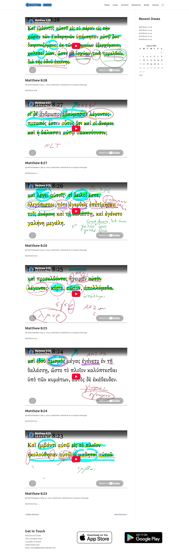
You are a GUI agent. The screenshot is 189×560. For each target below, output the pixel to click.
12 (151, 60)
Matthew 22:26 (145, 27)
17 (144, 64)
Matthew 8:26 (36, 245)
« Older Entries (32, 514)
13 (154, 60)
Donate (155, 5)
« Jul (141, 75)
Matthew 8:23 (36, 493)
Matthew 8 (65, 85)
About (146, 5)
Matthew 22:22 (145, 39)
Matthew (56, 85)
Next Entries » (120, 514)
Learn (115, 5)
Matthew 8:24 (36, 411)
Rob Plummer (33, 85)
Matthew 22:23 (145, 36)
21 (158, 64)
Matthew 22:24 (145, 33)
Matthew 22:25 (145, 30)
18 (147, 64)
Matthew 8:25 (36, 328)
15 (162, 60)
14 (158, 60)
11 (147, 60)
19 (151, 64)
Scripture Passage (79, 85)
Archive (124, 5)
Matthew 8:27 (36, 163)
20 (155, 64)
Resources (136, 5)
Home (107, 5)
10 (144, 60)
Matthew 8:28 (36, 80)
